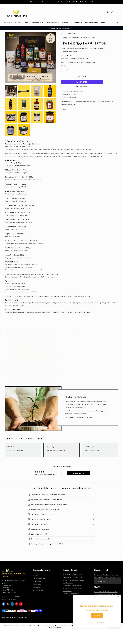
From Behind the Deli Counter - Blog (106, 592)
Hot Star (8, 184)
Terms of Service (38, 590)
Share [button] (64, 109)
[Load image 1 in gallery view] (11, 91)
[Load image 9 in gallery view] (11, 117)
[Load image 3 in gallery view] (37, 91)
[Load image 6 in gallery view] (24, 104)
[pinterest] (16, 604)
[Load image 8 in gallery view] (50, 104)
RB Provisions (10, 170)
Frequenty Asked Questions (72, 588)
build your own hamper (50, 312)
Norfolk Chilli (10, 212)
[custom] (21, 604)
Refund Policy (37, 581)
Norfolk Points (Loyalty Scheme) (73, 580)
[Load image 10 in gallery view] (24, 117)
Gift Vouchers (68, 583)
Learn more (58, 627)
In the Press (67, 591)
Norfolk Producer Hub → (46, 277)
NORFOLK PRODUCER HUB (72, 574)
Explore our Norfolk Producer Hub (79, 354)
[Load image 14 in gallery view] (24, 130)
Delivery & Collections (40, 578)
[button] (108, 12)
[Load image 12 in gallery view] (50, 117)
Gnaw (7, 198)
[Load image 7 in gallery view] (37, 104)
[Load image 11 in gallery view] (37, 117)
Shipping (72, 58)
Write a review (78, 473)
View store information (70, 97)
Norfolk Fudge (10, 163)
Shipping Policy (37, 587)
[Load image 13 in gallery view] (11, 130)
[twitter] (8, 604)
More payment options (82, 86)
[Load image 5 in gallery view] (11, 104)
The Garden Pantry (12, 241)
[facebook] (3, 604)
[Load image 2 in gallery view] (24, 91)
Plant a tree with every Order (73, 577)
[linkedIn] (12, 604)
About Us (35, 575)
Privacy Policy (37, 584)
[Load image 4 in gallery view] (50, 91)
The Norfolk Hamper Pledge (72, 585)
